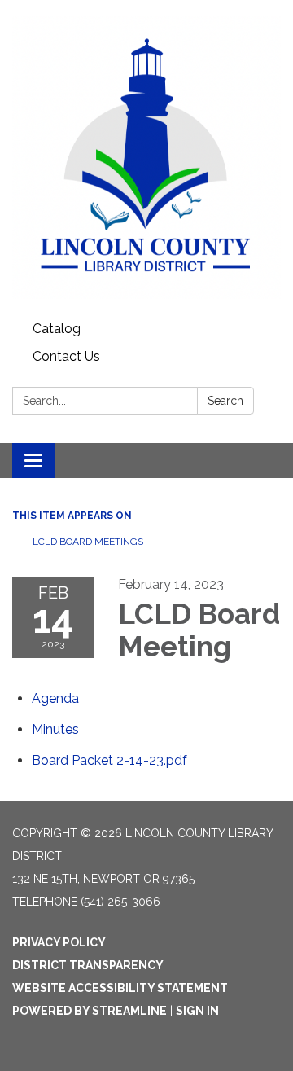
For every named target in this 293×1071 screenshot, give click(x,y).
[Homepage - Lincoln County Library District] (146, 157)
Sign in (197, 1010)
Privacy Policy (59, 942)
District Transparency (88, 965)
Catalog (57, 328)
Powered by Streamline (89, 1010)
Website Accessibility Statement (120, 987)
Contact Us (66, 356)
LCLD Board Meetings (88, 541)
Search (225, 400)
